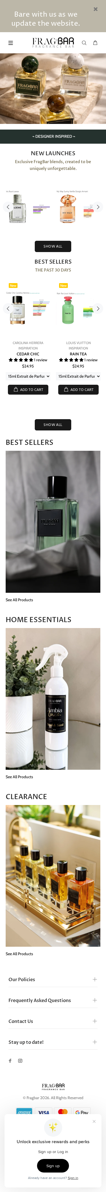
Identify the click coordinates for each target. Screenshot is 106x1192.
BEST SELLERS (53, 262)
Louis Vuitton (78, 343)
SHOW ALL (53, 246)
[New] (28, 308)
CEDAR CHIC (28, 353)
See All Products (19, 599)
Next (97, 207)
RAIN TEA (78, 353)
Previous (8, 207)
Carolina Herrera (28, 343)
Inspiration (28, 348)
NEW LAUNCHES (53, 153)
